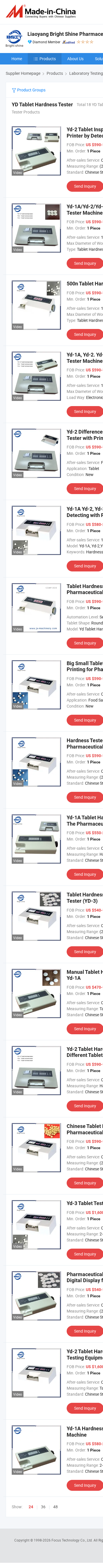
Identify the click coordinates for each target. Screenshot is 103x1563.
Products (47, 58)
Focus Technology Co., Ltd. (73, 1540)
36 (43, 1506)
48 (55, 1506)
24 (31, 1507)
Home (16, 58)
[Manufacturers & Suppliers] (42, 11)
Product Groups (30, 90)
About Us (75, 58)
